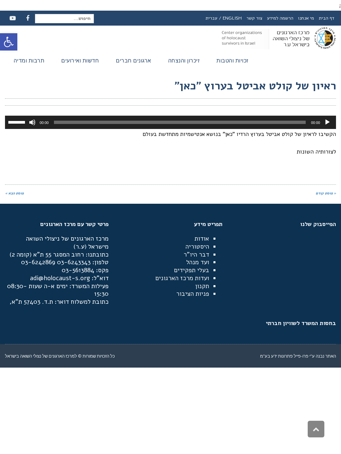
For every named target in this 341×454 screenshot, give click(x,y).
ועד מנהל (197, 262)
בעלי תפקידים (191, 270)
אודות (201, 238)
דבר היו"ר (196, 254)
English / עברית (223, 18)
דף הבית (326, 18)
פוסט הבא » (14, 193)
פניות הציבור (192, 293)
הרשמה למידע (280, 18)
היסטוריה (197, 246)
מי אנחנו (306, 18)
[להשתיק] (32, 122)
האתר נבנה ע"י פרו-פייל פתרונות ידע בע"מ (298, 356)
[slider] (17, 122)
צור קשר (254, 18)
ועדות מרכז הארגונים (182, 278)
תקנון (202, 286)
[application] (170, 122)
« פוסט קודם (326, 193)
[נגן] (327, 122)
